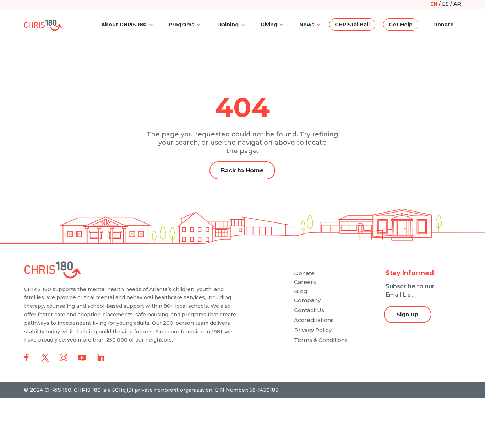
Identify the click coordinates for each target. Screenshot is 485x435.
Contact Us (309, 310)
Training (227, 24)
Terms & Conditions (321, 340)
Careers (305, 282)
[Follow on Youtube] (82, 357)
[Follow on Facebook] (26, 357)
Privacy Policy (313, 330)
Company (307, 300)
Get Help (401, 24)
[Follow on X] (45, 357)
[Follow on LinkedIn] (100, 357)
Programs (181, 24)
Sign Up (408, 314)
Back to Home (242, 170)
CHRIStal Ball (352, 24)
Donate (443, 24)
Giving (269, 24)
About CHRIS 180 (124, 24)
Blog (300, 291)
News (306, 24)
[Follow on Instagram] (63, 357)
